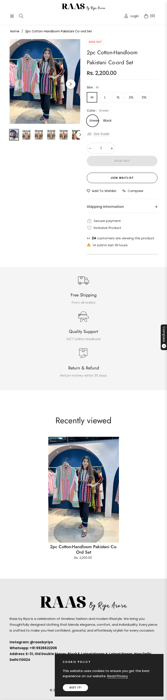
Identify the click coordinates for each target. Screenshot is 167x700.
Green (93, 120)
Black (107, 120)
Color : (98, 110)
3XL (144, 97)
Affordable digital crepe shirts (85, 635)
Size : (93, 87)
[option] (45, 81)
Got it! (75, 687)
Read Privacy (117, 676)
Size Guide (101, 134)
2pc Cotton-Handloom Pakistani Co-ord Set (83, 549)
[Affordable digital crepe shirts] (51, 635)
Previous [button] (19, 84)
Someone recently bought (80, 630)
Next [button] (70, 84)
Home (14, 31)
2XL (131, 97)
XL (118, 97)
